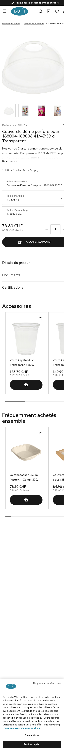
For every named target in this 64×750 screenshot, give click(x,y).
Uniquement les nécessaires (47, 683)
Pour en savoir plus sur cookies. (22, 728)
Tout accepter (32, 744)
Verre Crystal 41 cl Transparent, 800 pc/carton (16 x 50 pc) (24, 362)
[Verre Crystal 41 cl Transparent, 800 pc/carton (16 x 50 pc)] (26, 338)
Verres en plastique (34, 24)
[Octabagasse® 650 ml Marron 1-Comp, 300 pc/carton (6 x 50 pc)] (26, 453)
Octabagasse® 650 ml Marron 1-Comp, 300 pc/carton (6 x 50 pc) (24, 477)
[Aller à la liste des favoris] (57, 11)
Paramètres (32, 735)
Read (8, 161)
